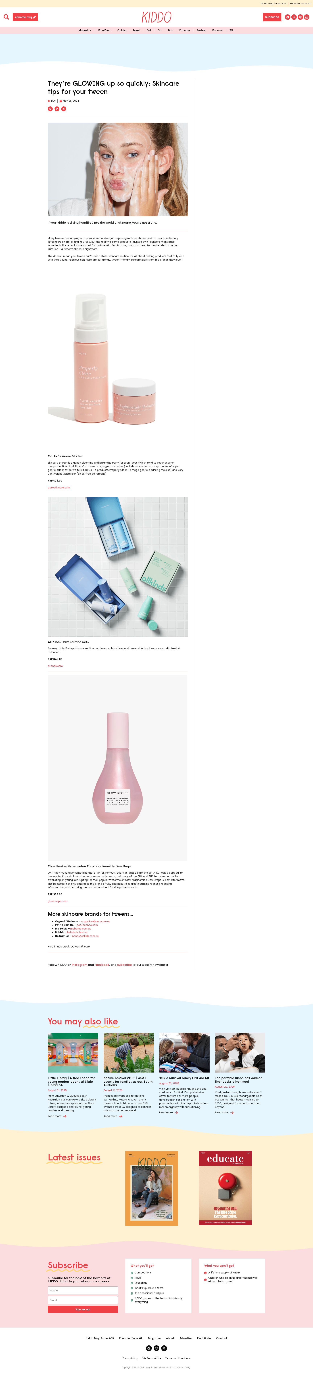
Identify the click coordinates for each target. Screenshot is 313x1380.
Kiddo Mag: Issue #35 (273, 3)
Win (231, 30)
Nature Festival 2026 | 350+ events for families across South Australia (128, 1081)
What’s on (104, 30)
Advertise (186, 1338)
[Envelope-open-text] (306, 17)
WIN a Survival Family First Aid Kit (184, 1078)
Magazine (85, 30)
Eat (149, 30)
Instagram (79, 965)
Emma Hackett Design (180, 1367)
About (170, 1338)
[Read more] (65, 1116)
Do (159, 30)
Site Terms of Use (151, 1358)
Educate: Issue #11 (300, 3)
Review (201, 30)
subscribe (124, 965)
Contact (221, 1338)
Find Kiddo (204, 1338)
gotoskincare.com (59, 487)
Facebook (102, 965)
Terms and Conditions (177, 1358)
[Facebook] (287, 17)
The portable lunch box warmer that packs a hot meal (238, 1080)
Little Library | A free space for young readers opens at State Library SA (71, 1081)
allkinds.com (55, 666)
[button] (50, 108)
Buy (170, 30)
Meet (136, 30)
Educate (184, 30)
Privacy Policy (130, 1358)
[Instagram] (294, 17)
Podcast (217, 30)
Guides (121, 30)
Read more (54, 1116)
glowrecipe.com (57, 901)
